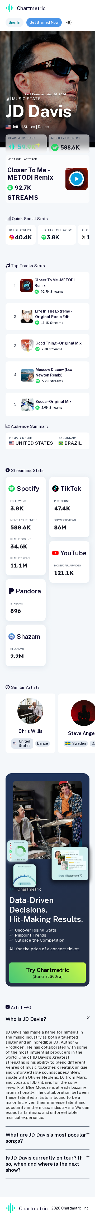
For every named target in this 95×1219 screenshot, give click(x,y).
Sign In (14, 22)
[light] (69, 22)
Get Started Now (44, 22)
